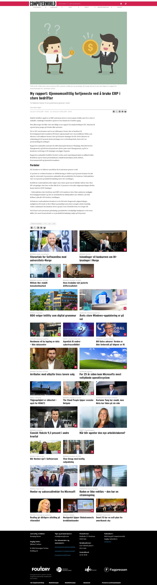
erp (54, 223)
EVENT (70, 7)
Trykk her (107, 542)
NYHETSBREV (63, 4)
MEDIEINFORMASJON (103, 7)
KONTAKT (119, 7)
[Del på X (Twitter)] (116, 111)
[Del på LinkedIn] (119, 111)
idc (50, 223)
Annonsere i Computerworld (65, 551)
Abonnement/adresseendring (65, 547)
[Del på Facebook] (113, 111)
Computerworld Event (62, 555)
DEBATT (87, 7)
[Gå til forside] (42, 3)
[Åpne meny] (121, 3)
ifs (45, 223)
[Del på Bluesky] (125, 111)
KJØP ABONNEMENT (74, 4)
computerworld (36, 223)
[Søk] (125, 3)
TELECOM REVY (37, 7)
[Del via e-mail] (122, 111)
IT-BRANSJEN (53, 7)
